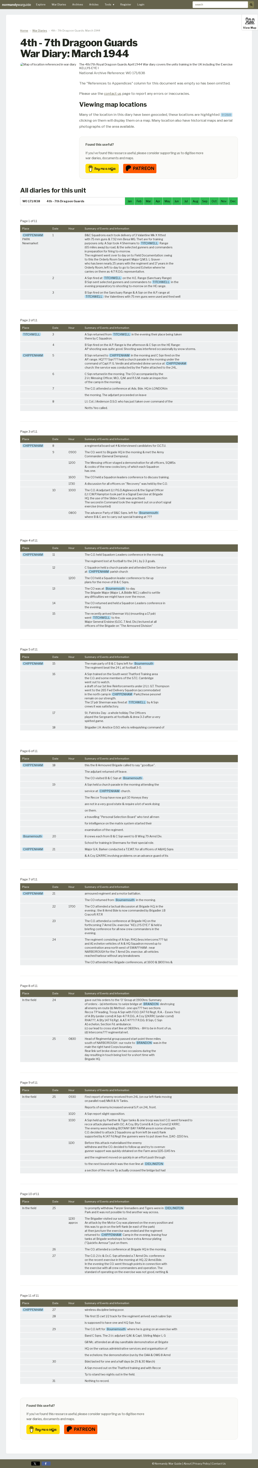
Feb (138, 201)
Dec (233, 201)
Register (125, 4)
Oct (214, 201)
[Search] (251, 4)
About (187, 1463)
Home (24, 30)
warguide (16, 4)
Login (140, 4)
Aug (195, 201)
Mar (148, 201)
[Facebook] (46, 1464)
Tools (109, 4)
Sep (204, 201)
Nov (224, 201)
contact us (112, 93)
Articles (94, 4)
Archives (77, 4)
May (167, 201)
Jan (130, 201)
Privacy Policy (201, 1463)
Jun (177, 201)
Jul (186, 201)
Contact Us (219, 1463)
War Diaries (59, 4)
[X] (35, 1464)
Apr (158, 201)
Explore (41, 4)
